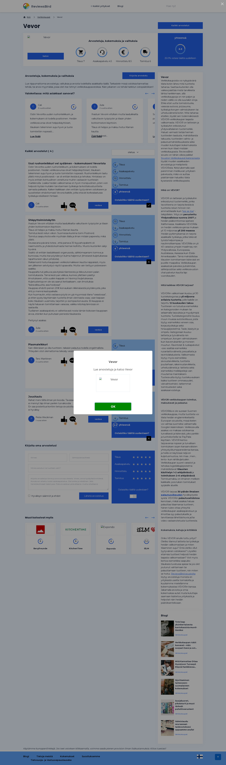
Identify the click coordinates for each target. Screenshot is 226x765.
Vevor (113, 362)
